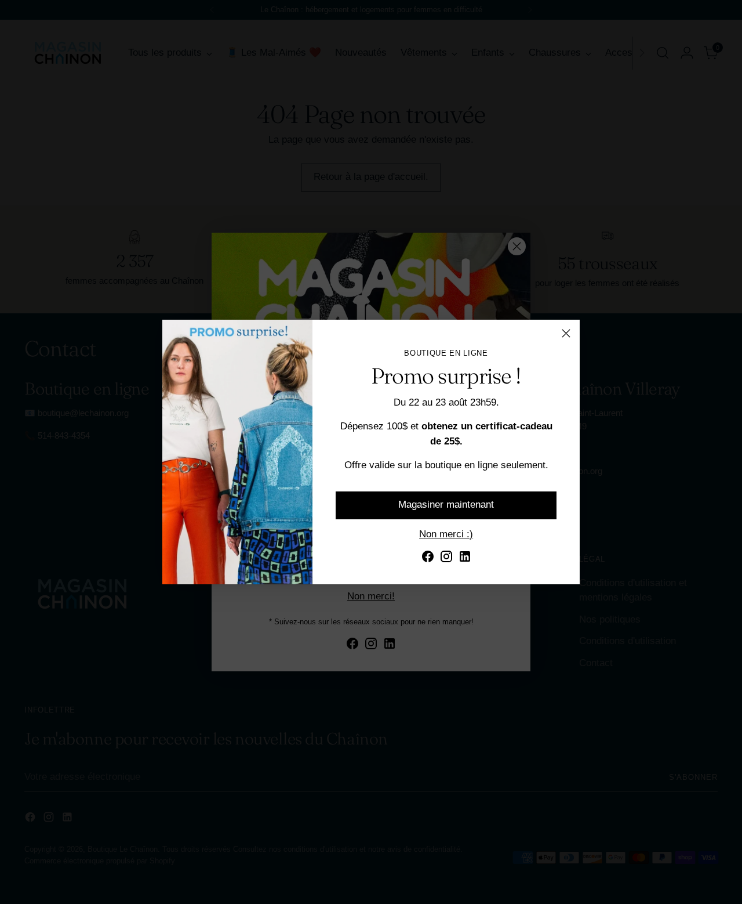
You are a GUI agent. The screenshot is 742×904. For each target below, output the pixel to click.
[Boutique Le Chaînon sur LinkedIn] (465, 558)
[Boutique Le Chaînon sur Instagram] (446, 558)
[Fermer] (566, 333)
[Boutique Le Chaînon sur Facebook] (428, 558)
